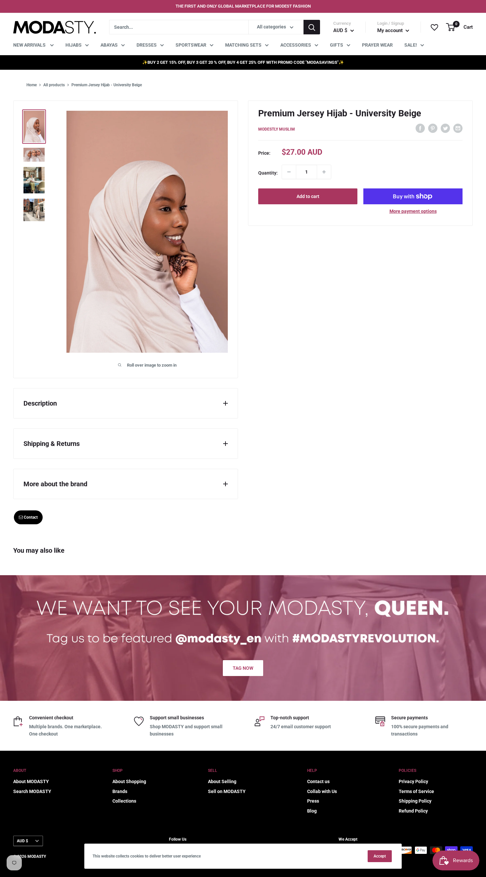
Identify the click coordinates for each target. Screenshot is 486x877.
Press (313, 801)
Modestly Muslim (276, 129)
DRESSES (147, 45)
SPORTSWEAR (191, 45)
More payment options (413, 211)
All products (54, 85)
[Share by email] (458, 128)
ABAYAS (109, 45)
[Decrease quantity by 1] (289, 172)
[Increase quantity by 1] (324, 172)
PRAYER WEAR (377, 45)
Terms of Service (416, 791)
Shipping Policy (415, 801)
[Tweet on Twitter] (445, 128)
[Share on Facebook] (420, 128)
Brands (119, 791)
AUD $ (22, 841)
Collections (124, 801)
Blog (312, 811)
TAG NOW (243, 668)
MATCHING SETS (243, 45)
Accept (380, 856)
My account (390, 30)
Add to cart (308, 196)
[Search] (312, 27)
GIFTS (336, 45)
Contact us (318, 781)
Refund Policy (413, 811)
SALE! (410, 45)
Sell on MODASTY (227, 791)
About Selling (222, 781)
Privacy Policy (413, 781)
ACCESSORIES (295, 45)
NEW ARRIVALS (30, 45)
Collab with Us (322, 791)
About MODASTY (31, 781)
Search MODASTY (32, 791)
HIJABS (73, 45)
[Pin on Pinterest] (432, 128)
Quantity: (268, 173)
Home (31, 85)
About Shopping (129, 781)
